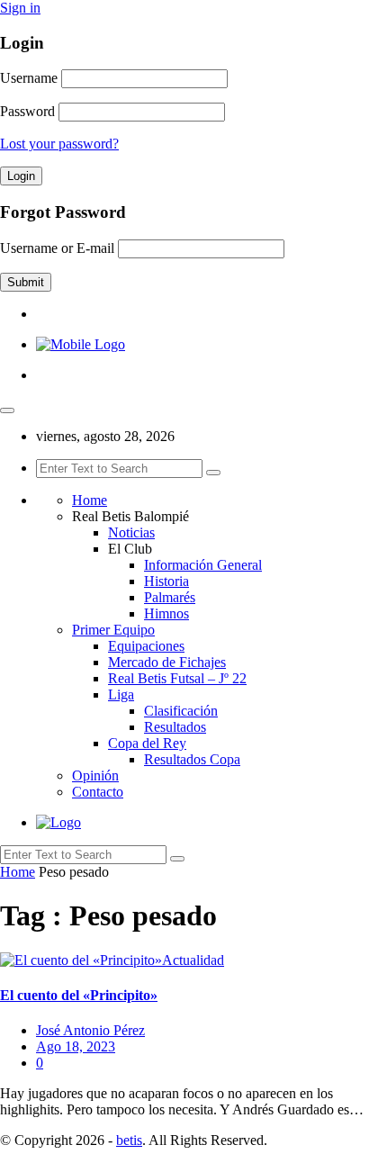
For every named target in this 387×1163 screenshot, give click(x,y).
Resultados (175, 727)
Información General (203, 564)
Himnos (166, 613)
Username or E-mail (57, 248)
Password (27, 111)
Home (89, 500)
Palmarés (169, 597)
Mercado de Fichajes (167, 662)
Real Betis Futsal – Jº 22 (177, 678)
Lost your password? (59, 143)
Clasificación (181, 710)
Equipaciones (146, 646)
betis (129, 1140)
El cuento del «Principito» (79, 995)
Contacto (97, 791)
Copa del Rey (147, 743)
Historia (166, 581)
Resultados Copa (192, 759)
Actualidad (193, 960)
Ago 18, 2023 (75, 1046)
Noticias (131, 532)
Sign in (20, 7)
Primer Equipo (113, 629)
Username (29, 78)
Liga (121, 694)
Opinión (95, 775)
